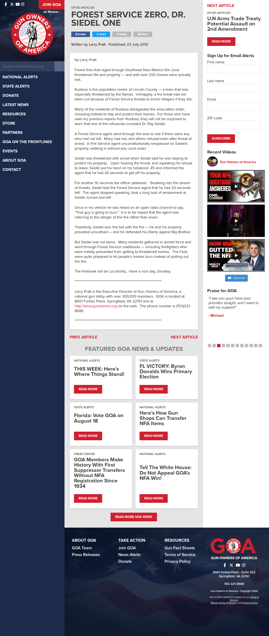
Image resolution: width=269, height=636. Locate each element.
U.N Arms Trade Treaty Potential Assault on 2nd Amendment (234, 23)
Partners (12, 132)
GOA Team (82, 548)
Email (123, 34)
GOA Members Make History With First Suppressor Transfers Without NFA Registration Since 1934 (99, 473)
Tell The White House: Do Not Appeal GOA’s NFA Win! (165, 473)
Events (10, 151)
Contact (12, 169)
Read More (88, 389)
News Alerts (129, 554)
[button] (209, 345)
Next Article (184, 337)
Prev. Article (83, 337)
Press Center (84, 454)
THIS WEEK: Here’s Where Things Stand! (99, 371)
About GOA (14, 160)
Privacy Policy (177, 561)
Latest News (16, 104)
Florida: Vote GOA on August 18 (99, 418)
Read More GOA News (133, 517)
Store (9, 123)
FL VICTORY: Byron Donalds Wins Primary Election (166, 372)
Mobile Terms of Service (223, 602)
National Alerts (20, 77)
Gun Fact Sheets (180, 548)
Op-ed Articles (82, 7)
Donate (11, 95)
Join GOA (51, 4)
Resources (14, 114)
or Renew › (52, 11)
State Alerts (16, 86)
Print (144, 34)
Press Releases (86, 554)
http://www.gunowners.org (96, 306)
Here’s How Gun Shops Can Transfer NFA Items (163, 418)
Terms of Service (180, 554)
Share (81, 34)
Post (102, 34)
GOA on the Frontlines (27, 142)
